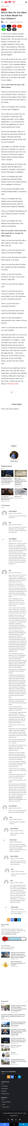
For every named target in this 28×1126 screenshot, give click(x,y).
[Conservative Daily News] (10, 2)
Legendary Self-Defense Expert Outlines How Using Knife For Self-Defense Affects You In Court (13, 1016)
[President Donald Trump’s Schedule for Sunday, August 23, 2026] (5, 1061)
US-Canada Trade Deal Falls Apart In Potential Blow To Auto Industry (18, 1023)
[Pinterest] (14, 26)
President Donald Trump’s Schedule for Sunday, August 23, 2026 (18, 1061)
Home (3, 6)
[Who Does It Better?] (5, 1048)
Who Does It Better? (16, 1045)
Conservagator (4, 1086)
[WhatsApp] (3, 29)
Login (4, 1104)
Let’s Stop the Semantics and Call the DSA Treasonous (7, 498)
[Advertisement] (14, 984)
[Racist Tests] (21, 491)
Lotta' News (3, 1091)
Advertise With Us (7, 1101)
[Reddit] (19, 26)
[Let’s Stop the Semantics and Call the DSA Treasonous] (7, 491)
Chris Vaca (5, 22)
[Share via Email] (9, 29)
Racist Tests (18, 496)
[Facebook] (3, 26)
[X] (9, 26)
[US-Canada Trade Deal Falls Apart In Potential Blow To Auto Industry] (5, 1024)
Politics (14, 446)
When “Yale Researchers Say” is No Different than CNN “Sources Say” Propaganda (20, 481)
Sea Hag (13, 1052)
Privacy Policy (6, 1107)
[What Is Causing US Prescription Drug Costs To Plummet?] (5, 964)
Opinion (7, 6)
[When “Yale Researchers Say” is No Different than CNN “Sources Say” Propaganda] (21, 473)
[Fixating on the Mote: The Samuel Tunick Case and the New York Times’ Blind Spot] (7, 473)
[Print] (14, 29)
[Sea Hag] (5, 1055)
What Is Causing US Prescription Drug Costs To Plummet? (18, 963)
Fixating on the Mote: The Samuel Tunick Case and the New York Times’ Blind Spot (18, 1040)
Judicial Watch (4, 1088)
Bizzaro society (13, 384)
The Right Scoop (5, 1093)
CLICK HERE (19, 930)
